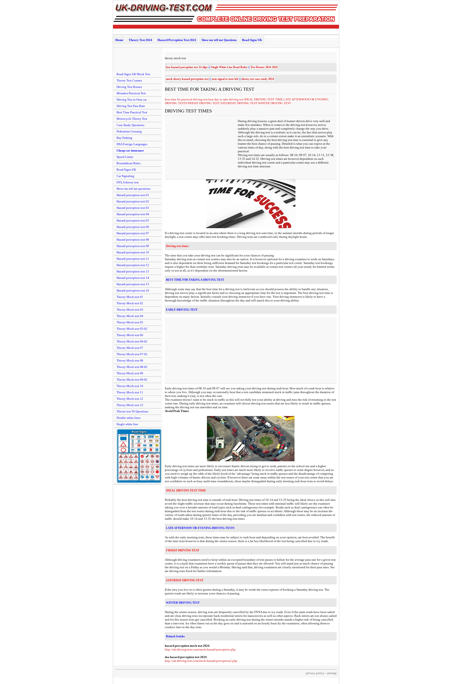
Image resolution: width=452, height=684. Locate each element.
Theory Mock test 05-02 (132, 328)
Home (119, 40)
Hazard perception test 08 (133, 239)
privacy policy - (316, 673)
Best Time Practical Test (132, 112)
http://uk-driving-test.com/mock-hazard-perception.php (200, 649)
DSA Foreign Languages (132, 144)
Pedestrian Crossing (129, 131)
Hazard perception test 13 (133, 271)
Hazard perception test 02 (133, 201)
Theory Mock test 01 (130, 297)
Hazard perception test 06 (133, 227)
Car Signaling (125, 176)
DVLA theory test (128, 182)
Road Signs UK (252, 40)
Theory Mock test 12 (130, 398)
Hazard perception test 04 (133, 214)
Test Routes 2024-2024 (264, 67)
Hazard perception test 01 (133, 195)
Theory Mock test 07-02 (132, 354)
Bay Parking (124, 138)
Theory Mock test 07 (130, 348)
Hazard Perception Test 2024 (176, 40)
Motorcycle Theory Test (132, 118)
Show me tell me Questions (219, 40)
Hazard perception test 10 (133, 252)
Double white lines (129, 418)
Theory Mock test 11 (130, 392)
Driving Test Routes (129, 87)
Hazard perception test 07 (133, 233)
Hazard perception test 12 (133, 265)
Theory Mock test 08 (130, 360)
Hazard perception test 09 (133, 246)
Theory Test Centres (129, 80)
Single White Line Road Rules (229, 67)
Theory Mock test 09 (130, 373)
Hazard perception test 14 (133, 278)
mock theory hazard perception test (187, 79)
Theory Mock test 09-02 (132, 379)
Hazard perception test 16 (133, 290)
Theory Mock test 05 (130, 322)
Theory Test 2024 (140, 40)
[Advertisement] (137, 59)
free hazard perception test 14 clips (187, 67)
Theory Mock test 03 (130, 309)
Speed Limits (125, 157)
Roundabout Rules (129, 163)
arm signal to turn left (225, 79)
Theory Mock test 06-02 (132, 341)
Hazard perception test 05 (133, 220)
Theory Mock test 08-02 (132, 367)
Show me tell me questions (133, 188)
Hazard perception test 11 (133, 258)
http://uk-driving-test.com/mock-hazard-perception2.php (201, 661)
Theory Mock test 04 (130, 316)
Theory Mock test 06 (130, 335)
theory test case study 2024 (258, 79)
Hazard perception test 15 (133, 284)
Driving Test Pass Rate (131, 106)
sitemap (332, 673)
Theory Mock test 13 (130, 405)
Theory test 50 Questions (132, 411)
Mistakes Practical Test (131, 93)
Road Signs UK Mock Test (133, 74)
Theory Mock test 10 (130, 386)
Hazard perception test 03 (133, 208)
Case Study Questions (130, 125)
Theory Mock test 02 (130, 303)
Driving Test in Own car (132, 99)
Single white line (127, 424)
